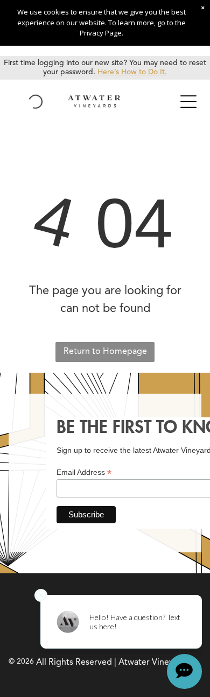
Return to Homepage (105, 351)
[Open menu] (188, 102)
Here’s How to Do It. (132, 72)
